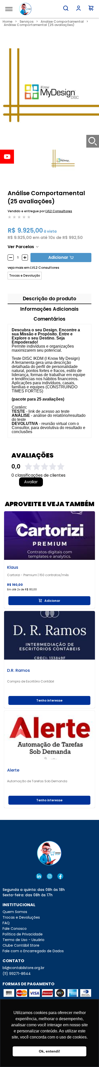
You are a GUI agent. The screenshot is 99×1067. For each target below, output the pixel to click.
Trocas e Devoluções (21, 917)
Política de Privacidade (23, 934)
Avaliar (31, 482)
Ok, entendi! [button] (49, 1051)
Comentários (49, 319)
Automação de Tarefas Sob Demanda (37, 781)
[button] (65, 8)
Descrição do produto (49, 298)
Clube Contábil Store (21, 945)
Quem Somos (15, 911)
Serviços (27, 21)
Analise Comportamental (62, 21)
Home (7, 21)
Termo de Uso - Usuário (23, 939)
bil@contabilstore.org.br (23, 967)
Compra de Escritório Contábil (30, 681)
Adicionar (58, 257)
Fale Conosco (15, 928)
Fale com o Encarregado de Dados (33, 951)
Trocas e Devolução (24, 275)
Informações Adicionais (49, 309)
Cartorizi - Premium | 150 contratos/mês (38, 575)
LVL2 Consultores (58, 211)
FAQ (6, 923)
